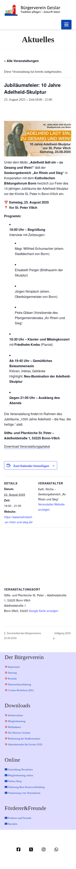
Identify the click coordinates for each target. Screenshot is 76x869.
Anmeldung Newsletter (20, 769)
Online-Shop (14, 781)
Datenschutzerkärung (19, 684)
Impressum (13, 666)
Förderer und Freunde (19, 817)
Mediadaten (14, 727)
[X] (31, 849)
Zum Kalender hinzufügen (31, 466)
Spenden (12, 823)
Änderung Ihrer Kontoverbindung (26, 787)
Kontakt (12, 678)
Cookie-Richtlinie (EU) (20, 690)
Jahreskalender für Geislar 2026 (24, 744)
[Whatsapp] (56, 849)
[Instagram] (44, 849)
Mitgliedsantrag (16, 721)
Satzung (12, 672)
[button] (66, 24)
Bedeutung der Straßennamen (23, 738)
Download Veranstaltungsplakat (27, 446)
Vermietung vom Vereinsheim (23, 792)
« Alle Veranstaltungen (21, 60)
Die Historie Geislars (18, 732)
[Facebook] (19, 849)
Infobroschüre (15, 715)
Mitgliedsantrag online (20, 775)
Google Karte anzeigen (43, 611)
